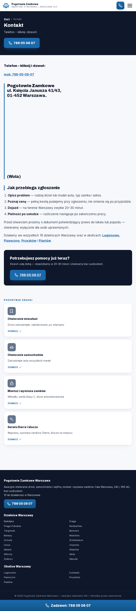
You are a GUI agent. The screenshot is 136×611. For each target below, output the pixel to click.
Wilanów (74, 549)
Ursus (7, 544)
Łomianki (74, 572)
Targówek (9, 530)
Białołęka (9, 521)
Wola (72, 554)
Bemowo (74, 530)
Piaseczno (12, 240)
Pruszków (28, 240)
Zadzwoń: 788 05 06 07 (71, 606)
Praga (72, 521)
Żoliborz (8, 558)
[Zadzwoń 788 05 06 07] (120, 5)
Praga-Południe (12, 526)
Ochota (8, 540)
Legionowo (110, 235)
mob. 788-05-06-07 (19, 74)
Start (7, 19)
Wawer (8, 549)
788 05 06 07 (24, 43)
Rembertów (75, 526)
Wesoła (73, 558)
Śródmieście (76, 540)
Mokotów (74, 535)
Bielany (8, 535)
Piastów (45, 240)
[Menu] (130, 5)
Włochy (8, 554)
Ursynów (74, 544)
